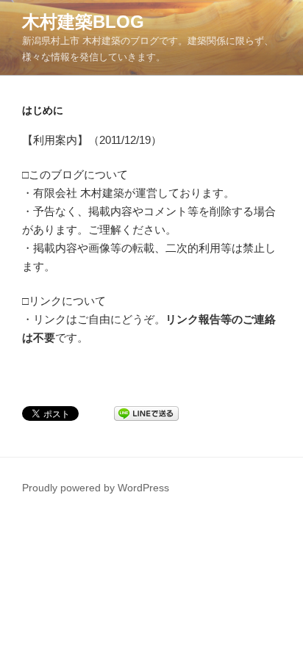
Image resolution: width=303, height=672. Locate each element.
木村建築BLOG (83, 22)
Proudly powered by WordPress (95, 488)
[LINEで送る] (146, 412)
